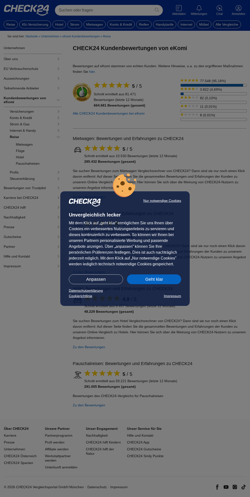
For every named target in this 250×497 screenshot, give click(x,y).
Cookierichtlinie (80, 296)
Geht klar (154, 279)
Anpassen (96, 279)
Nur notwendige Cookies (162, 201)
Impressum (172, 296)
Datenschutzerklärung (86, 290)
